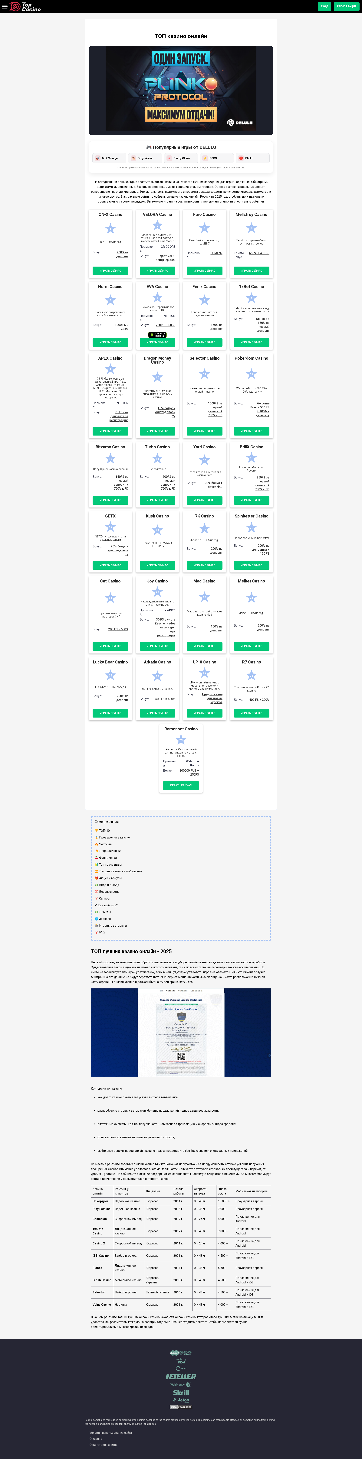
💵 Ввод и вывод (107, 885)
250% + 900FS (165, 325)
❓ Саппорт (102, 898)
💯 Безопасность (107, 891)
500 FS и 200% (259, 700)
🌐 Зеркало (103, 919)
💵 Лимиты (103, 912)
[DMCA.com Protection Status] (181, 1408)
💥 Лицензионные (108, 851)
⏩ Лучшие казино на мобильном (118, 871)
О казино (96, 1439)
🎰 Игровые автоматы (111, 925)
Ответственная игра (103, 1445)
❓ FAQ (100, 932)
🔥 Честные (103, 844)
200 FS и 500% (118, 629)
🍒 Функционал (106, 858)
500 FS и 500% (165, 699)
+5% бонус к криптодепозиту (165, 412)
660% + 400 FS (259, 253)
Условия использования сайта (111, 1433)
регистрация (347, 6)
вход (324, 6)
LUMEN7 (216, 253)
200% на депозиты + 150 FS (260, 549)
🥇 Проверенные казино (112, 837)
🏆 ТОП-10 (102, 830)
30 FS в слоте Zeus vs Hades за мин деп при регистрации (165, 627)
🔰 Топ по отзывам (108, 864)
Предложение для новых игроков (212, 698)
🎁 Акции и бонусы (108, 878)
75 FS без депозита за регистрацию (118, 416)
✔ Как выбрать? (106, 905)
